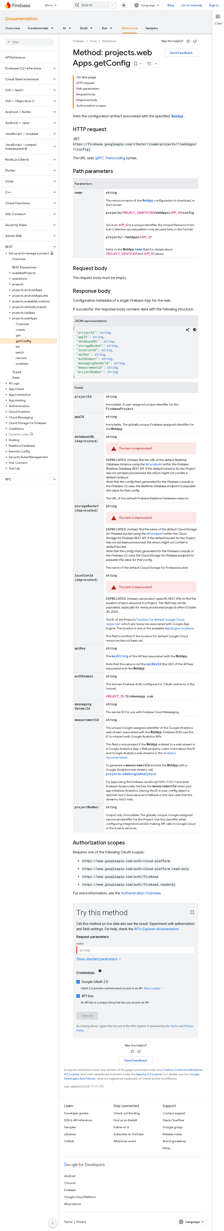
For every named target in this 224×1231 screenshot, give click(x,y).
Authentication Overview (140, 893)
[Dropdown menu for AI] (71, 28)
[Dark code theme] (194, 329)
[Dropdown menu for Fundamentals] (53, 28)
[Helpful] (188, 41)
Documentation (21, 19)
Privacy (81, 1222)
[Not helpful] (195, 41)
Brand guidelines (174, 1141)
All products (72, 1204)
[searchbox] (29, 42)
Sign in (214, 5)
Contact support (174, 1113)
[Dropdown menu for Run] (112, 28)
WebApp (177, 116)
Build (84, 28)
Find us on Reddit (125, 1120)
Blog (171, 5)
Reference (130, 28)
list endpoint (153, 464)
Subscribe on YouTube (129, 1134)
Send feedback (181, 53)
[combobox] (94, 5)
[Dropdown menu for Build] (93, 28)
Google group (172, 1127)
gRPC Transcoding (110, 158)
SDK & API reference (78, 1120)
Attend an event (125, 1141)
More (49, 5)
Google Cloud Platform (80, 1197)
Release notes (172, 1134)
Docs (93, 41)
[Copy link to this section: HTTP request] (111, 129)
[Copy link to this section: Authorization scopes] (129, 843)
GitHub (69, 1141)
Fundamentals (38, 28)
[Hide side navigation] (52, 1223)
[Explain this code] (187, 329)
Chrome (69, 1183)
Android (69, 1176)
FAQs (166, 1148)
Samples (151, 28)
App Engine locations (179, 628)
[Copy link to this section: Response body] (114, 291)
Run (104, 28)
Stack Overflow (173, 1120)
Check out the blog (127, 1113)
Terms (68, 1222)
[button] (26, 68)
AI (64, 28)
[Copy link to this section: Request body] (111, 268)
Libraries (70, 1134)
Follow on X (121, 1127)
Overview (12, 28)
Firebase (78, 41)
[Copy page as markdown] (149, 63)
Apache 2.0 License (149, 1074)
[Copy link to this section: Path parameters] (117, 171)
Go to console (191, 5)
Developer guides (76, 1113)
